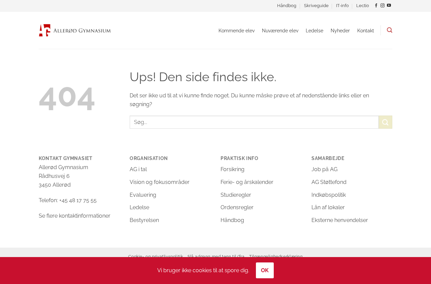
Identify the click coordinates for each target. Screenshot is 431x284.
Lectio (362, 5)
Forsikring (232, 169)
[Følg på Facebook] (376, 5)
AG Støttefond (328, 182)
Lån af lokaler (328, 207)
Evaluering (143, 195)
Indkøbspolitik (328, 195)
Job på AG (324, 169)
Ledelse (314, 30)
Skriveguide (316, 5)
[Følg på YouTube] (389, 5)
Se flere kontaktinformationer (74, 216)
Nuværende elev (280, 30)
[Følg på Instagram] (382, 5)
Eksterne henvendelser (339, 220)
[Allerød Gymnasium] (75, 30)
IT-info (342, 5)
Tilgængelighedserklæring (276, 256)
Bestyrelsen (144, 220)
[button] (389, 30)
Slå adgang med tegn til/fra (216, 256)
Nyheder (340, 30)
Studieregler (236, 195)
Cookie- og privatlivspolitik (155, 256)
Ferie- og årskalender (247, 182)
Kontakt (365, 30)
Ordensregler (237, 207)
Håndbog (286, 5)
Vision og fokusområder (160, 182)
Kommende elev (237, 30)
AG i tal (138, 169)
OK (265, 270)
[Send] (385, 122)
